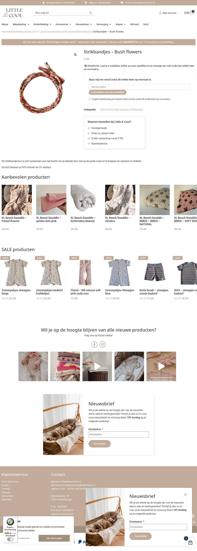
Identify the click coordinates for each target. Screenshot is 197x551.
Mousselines (82, 24)
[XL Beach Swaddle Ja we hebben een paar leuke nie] (65, 366)
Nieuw (5, 24)
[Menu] (15, 518)
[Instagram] (102, 344)
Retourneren (7, 496)
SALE (146, 24)
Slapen (119, 24)
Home (5, 31)
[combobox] (60, 13)
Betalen (5, 485)
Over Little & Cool (10, 481)
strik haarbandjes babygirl (76, 31)
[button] (75, 55)
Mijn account (169, 12)
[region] (40, 530)
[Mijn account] (160, 12)
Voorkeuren (24, 538)
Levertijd (6, 488)
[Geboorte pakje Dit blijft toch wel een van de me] (129, 366)
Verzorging (102, 24)
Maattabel (6, 499)
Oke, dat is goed (54, 538)
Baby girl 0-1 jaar (35, 31)
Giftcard (134, 24)
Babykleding (19, 24)
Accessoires (62, 24)
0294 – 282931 (67, 488)
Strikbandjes (136, 109)
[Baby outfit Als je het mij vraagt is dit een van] (33, 366)
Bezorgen (6, 492)
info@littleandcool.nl (71, 481)
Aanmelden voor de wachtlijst (107, 92)
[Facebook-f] (94, 344)
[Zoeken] (91, 13)
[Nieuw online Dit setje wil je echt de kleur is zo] (161, 366)
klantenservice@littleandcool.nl (80, 485)
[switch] (10, 539)
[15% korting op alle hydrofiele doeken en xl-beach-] (97, 366)
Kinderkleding (41, 24)
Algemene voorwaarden (62, 514)
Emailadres (95, 429)
